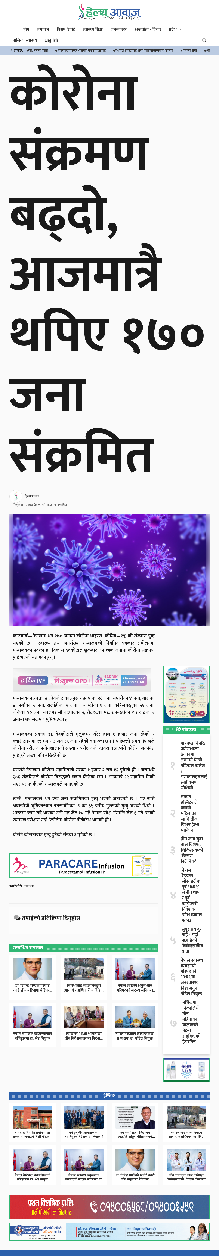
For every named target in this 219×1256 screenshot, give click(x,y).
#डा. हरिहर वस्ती (37, 50)
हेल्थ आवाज (32, 496)
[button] (14, 29)
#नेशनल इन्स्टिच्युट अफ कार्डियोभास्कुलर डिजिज (143, 50)
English (51, 40)
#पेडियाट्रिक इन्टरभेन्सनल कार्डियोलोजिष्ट (80, 50)
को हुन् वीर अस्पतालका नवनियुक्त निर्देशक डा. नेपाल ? (84, 1135)
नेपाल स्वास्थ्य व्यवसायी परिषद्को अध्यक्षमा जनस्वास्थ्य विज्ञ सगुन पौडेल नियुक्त (192, 977)
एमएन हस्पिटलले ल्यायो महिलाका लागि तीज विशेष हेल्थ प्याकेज (190, 813)
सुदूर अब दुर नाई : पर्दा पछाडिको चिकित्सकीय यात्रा (192, 940)
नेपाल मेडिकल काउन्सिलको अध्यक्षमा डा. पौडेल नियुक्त (134, 1036)
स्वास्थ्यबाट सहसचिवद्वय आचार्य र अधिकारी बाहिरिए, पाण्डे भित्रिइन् (83, 990)
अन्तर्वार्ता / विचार (148, 29)
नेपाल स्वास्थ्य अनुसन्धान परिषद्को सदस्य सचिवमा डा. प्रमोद (135, 990)
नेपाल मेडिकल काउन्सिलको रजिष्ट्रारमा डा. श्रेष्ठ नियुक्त (32, 1036)
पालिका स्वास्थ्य (25, 40)
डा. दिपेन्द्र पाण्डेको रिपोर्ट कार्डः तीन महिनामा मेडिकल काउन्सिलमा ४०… (32, 990)
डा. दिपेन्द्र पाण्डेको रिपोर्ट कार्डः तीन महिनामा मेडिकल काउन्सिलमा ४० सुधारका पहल (135, 1179)
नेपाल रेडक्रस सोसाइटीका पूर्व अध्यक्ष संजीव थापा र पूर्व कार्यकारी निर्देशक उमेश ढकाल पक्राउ (192, 895)
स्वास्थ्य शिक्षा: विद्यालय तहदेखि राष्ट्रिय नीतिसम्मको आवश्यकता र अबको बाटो (135, 1137)
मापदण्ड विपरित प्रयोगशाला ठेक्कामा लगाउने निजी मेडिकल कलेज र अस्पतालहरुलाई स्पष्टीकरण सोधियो (194, 766)
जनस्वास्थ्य (119, 29)
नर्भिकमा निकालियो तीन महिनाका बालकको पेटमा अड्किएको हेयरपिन (191, 1022)
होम (26, 29)
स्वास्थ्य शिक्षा (93, 29)
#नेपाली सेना (188, 50)
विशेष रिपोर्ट (66, 29)
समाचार (43, 29)
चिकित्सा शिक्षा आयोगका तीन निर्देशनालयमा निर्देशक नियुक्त (84, 1038)
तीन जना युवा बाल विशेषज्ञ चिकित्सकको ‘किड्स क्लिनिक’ (192, 850)
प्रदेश (173, 29)
